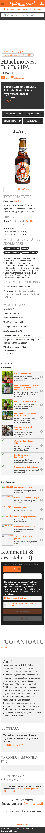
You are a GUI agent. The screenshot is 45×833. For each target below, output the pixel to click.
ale (21, 201)
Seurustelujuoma (29, 252)
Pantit (28, 221)
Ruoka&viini (22, 9)
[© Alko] (22, 161)
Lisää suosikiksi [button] (10, 114)
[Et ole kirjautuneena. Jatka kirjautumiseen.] (42, 4)
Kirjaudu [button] (10, 569)
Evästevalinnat (22, 825)
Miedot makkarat (12, 252)
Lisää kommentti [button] (11, 121)
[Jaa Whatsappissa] (7, 77)
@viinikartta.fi (33, 803)
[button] (3, 4)
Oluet (7, 101)
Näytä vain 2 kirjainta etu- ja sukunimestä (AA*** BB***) (21, 604)
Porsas (25, 248)
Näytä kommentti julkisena (16, 598)
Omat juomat (36, 9)
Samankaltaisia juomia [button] (34, 121)
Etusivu (5, 51)
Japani (21, 51)
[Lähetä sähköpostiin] (3, 77)
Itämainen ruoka (12, 248)
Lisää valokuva (22, 189)
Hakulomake (9, 9)
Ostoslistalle (19, 78)
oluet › (14, 51)
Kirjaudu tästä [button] (32, 114)
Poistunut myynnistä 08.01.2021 (17, 55)
